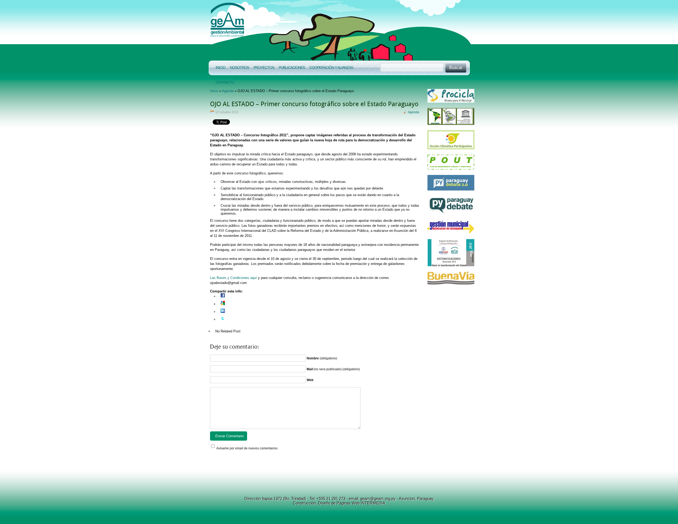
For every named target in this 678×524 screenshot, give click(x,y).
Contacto (225, 82)
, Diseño (323, 503)
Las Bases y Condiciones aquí (234, 278)
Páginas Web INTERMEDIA (360, 503)
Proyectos (263, 67)
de (333, 503)
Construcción (304, 503)
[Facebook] (223, 296)
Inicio (220, 67)
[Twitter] (223, 319)
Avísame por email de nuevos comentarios (247, 448)
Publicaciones (292, 67)
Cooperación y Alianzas (331, 67)
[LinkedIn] (223, 312)
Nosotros (239, 67)
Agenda (228, 91)
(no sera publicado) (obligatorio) (333, 369)
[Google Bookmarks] (223, 304)
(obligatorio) (322, 358)
